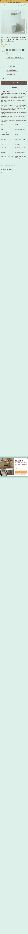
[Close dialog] (27, 458)
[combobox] (16, 470)
